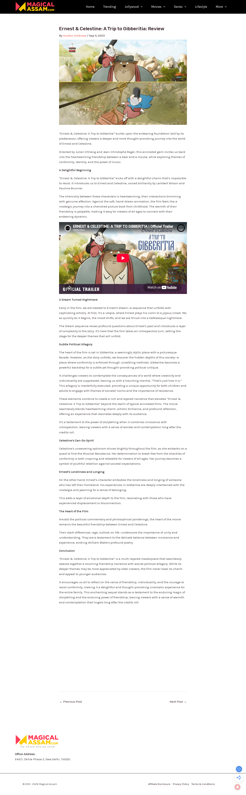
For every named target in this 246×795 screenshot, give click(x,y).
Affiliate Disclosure (159, 784)
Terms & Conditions (203, 784)
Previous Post (70, 701)
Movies (156, 7)
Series (178, 7)
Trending (109, 7)
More (219, 7)
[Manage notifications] (237, 787)
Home (90, 7)
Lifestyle (201, 7)
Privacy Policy (181, 784)
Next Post (178, 701)
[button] (141, 7)
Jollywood (132, 7)
